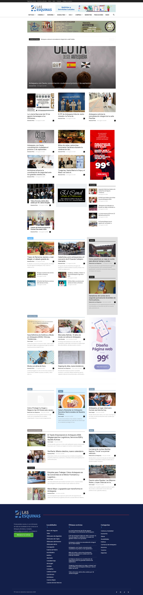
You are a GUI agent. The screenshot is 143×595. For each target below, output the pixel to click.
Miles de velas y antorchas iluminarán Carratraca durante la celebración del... (70, 147)
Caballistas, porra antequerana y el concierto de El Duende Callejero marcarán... (71, 259)
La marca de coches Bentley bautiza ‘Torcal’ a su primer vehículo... (99, 451)
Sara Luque (30, 341)
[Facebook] (116, 592)
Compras (78, 15)
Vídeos (49, 1)
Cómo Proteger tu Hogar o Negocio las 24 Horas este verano (40, 409)
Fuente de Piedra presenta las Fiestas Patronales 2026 (40, 228)
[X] (128, 592)
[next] (113, 39)
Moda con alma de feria (36, 366)
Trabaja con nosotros (67, 1)
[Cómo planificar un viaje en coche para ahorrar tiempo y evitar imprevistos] (102, 250)
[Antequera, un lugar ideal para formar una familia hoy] (102, 399)
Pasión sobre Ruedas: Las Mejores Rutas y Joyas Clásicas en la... (102, 481)
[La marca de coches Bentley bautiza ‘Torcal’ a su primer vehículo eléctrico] (102, 440)
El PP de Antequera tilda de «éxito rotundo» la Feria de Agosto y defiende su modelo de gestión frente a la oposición (82, 537)
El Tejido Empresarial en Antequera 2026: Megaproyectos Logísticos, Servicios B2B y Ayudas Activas (65, 437)
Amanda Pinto (32, 85)
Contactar (59, 1)
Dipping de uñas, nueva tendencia (70, 366)
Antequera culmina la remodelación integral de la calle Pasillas (101, 116)
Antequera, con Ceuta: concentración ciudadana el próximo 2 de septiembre (37, 147)
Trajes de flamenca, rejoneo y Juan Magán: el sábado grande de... (40, 258)
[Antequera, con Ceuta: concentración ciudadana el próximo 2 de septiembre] (71, 67)
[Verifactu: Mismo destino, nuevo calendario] (36, 456)
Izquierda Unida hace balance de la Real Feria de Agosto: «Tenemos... (106, 191)
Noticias (31, 15)
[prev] (110, 39)
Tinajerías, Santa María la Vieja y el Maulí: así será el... (71, 171)
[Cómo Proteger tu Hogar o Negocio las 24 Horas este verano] (40, 399)
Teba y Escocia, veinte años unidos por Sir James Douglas (40, 202)
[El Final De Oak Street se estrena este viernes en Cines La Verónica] (31, 283)
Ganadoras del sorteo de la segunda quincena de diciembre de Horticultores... (102, 298)
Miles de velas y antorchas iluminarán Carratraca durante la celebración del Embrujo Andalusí (68, 39)
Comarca (41, 15)
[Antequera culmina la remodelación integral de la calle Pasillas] (102, 102)
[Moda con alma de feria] (40, 357)
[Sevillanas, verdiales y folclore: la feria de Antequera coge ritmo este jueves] (62, 275)
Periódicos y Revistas (42, 1)
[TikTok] (124, 592)
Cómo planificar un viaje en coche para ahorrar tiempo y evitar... (102, 260)
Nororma (50, 15)
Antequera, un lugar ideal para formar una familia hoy (100, 409)
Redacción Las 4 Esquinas (95, 263)
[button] (114, 15)
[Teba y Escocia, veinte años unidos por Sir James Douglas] (40, 193)
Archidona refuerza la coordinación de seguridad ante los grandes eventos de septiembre (81, 560)
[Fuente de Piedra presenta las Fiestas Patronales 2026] (40, 220)
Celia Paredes (61, 339)
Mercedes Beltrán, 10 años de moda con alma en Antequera (69, 336)
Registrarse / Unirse (31, 1)
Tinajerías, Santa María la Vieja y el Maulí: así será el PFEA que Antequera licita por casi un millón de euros (82, 567)
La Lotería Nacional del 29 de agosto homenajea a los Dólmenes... (38, 116)
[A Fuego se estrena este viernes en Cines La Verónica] (31, 275)
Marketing (88, 15)
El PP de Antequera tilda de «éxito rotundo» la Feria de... (71, 115)
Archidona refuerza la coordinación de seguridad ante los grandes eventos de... (39, 172)
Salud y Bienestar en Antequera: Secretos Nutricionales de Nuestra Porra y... (71, 412)
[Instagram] (120, 592)
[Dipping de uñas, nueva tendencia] (71, 357)
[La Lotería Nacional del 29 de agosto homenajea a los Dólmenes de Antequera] (40, 102)
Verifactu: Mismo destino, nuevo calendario (65, 451)
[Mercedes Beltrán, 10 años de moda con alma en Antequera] (71, 326)
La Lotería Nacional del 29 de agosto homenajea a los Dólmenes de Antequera (81, 531)
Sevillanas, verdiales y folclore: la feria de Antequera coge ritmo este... (76, 274)
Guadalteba (61, 15)
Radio (54, 1)
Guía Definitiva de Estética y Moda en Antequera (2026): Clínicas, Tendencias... (40, 337)
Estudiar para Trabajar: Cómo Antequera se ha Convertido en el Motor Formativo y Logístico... (65, 474)
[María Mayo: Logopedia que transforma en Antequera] (36, 494)
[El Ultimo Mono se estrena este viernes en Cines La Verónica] (62, 283)
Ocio (70, 15)
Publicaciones (98, 15)
